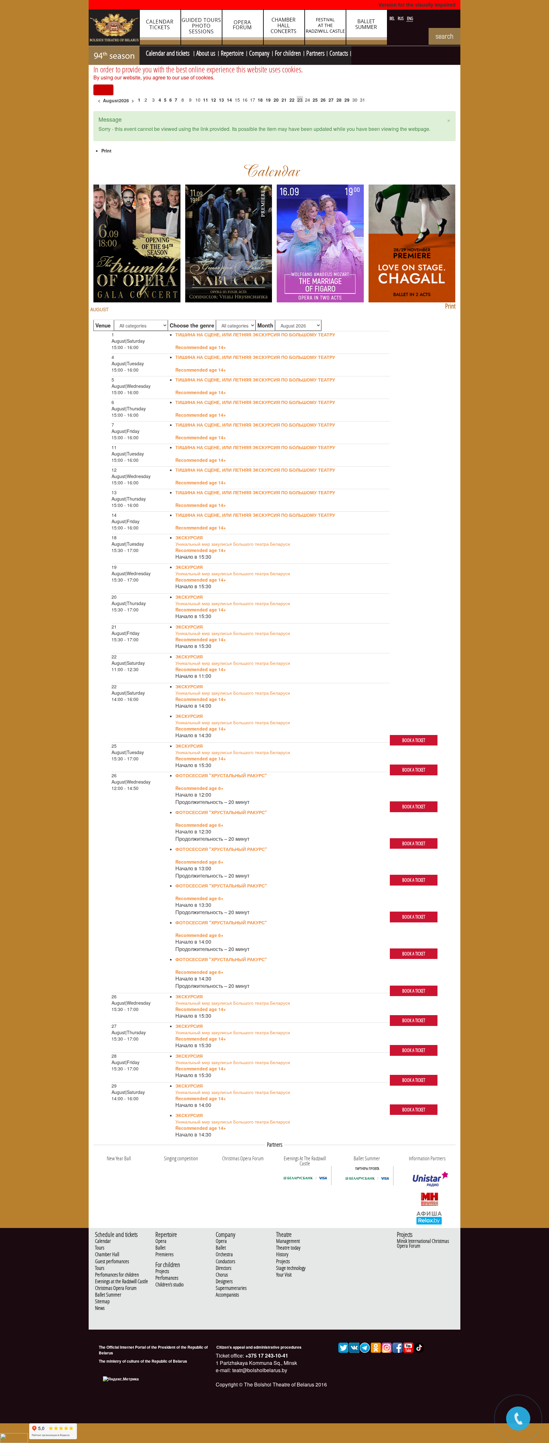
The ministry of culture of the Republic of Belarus (143, 1361)
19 (268, 100)
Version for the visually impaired (417, 4)
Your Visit (284, 1274)
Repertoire (232, 52)
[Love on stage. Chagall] (412, 242)
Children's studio (169, 1284)
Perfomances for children (117, 1274)
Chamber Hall (107, 1254)
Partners (315, 52)
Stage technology (290, 1268)
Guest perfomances (112, 1261)
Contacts (338, 52)
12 (213, 100)
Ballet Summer (108, 1294)
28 (339, 100)
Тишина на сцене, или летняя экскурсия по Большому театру (255, 334)
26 (323, 100)
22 (292, 100)
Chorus (222, 1274)
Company (259, 52)
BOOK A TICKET (413, 740)
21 (284, 100)
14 (229, 100)
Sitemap (102, 1301)
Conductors (225, 1261)
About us (205, 52)
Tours (99, 1247)
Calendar (103, 1241)
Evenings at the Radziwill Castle (121, 1281)
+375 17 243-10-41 (266, 1355)
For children (288, 52)
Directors (223, 1268)
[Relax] (429, 1217)
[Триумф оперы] (136, 242)
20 (276, 100)
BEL (393, 18)
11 (205, 100)
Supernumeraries (231, 1288)
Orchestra (224, 1254)
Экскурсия (189, 537)
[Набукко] (228, 242)
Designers (224, 1281)
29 (346, 100)
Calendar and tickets (168, 52)
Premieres (164, 1254)
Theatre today (288, 1247)
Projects (162, 1271)
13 (221, 100)
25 (315, 100)
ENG (410, 18)
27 (331, 100)
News (100, 1308)
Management (288, 1241)
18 (260, 100)
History (282, 1254)
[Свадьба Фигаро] (320, 242)
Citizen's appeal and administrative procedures (259, 1347)
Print (106, 150)
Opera (160, 1241)
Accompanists (227, 1294)
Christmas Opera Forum (116, 1288)
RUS (401, 18)
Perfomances (166, 1278)
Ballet (160, 1247)
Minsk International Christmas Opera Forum (423, 1243)
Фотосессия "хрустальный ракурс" (221, 775)
